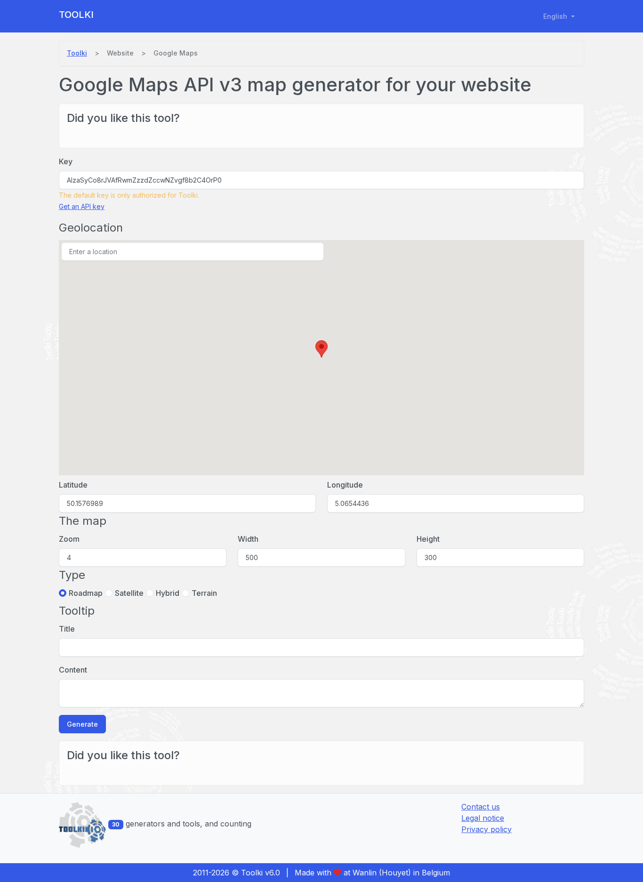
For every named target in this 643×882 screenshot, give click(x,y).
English (556, 16)
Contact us (480, 806)
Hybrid (167, 593)
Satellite (129, 593)
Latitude (73, 484)
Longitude (345, 484)
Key (65, 161)
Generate (82, 724)
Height (428, 539)
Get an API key (81, 206)
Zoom (69, 539)
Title (67, 628)
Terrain (204, 593)
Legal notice (482, 818)
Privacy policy (486, 829)
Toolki (76, 14)
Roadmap (86, 593)
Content (73, 669)
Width (248, 539)
